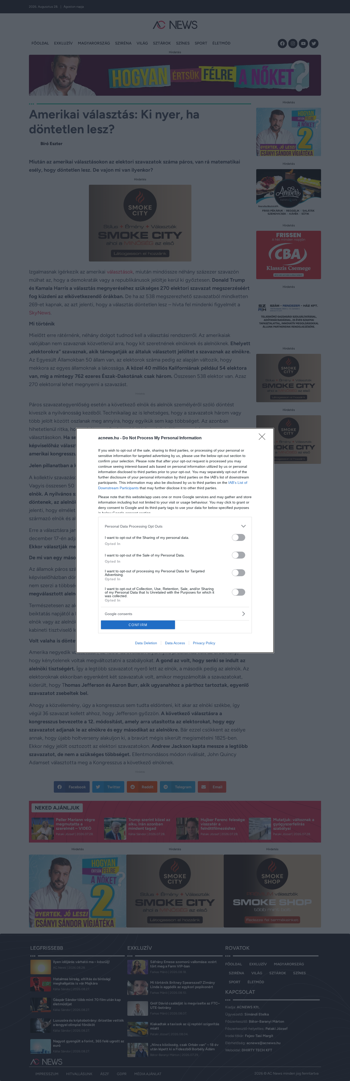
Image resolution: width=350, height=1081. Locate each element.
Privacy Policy (204, 643)
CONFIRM (138, 625)
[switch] (238, 537)
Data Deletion (146, 643)
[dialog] (175, 540)
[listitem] (175, 526)
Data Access (175, 643)
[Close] (264, 438)
